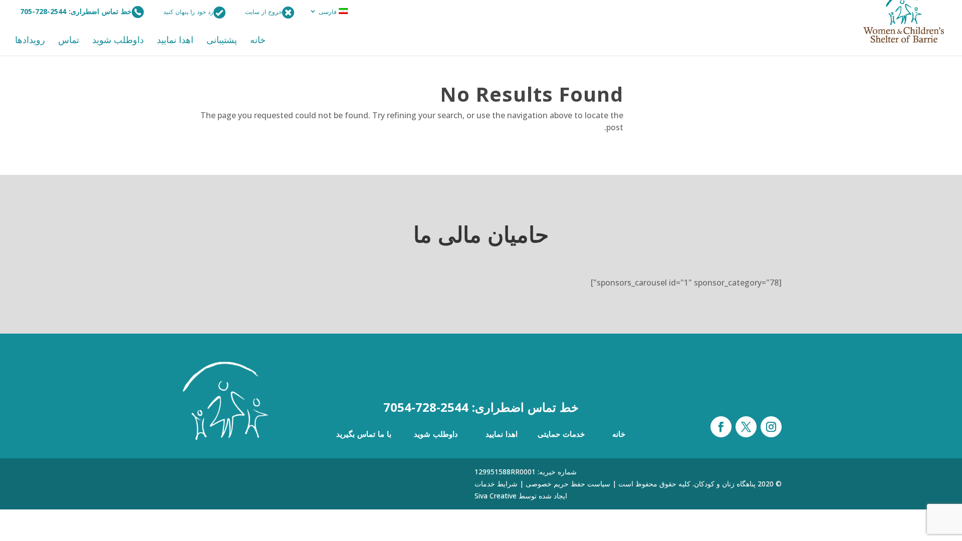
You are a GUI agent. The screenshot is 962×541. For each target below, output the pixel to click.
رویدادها (30, 41)
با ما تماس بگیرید (363, 434)
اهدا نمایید (175, 41)
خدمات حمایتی (561, 434)
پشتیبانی (221, 41)
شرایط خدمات (496, 483)
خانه (258, 41)
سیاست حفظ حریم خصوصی (568, 483)
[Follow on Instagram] (771, 426)
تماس (68, 41)
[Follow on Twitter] (746, 426)
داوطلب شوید (118, 41)
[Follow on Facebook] (721, 426)
